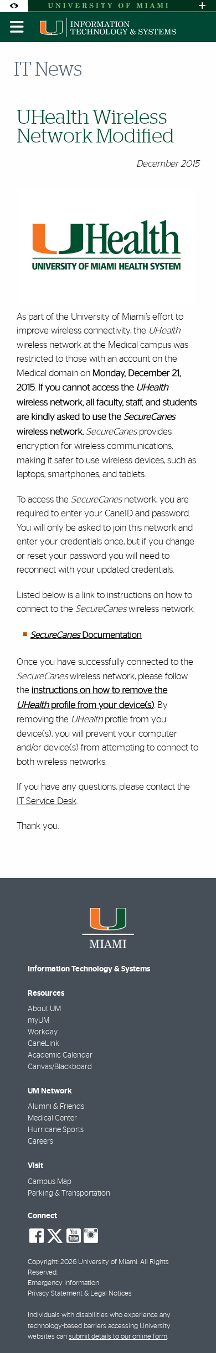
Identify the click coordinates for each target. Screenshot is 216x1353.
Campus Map (49, 1182)
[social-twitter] (55, 1235)
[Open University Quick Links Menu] (202, 6)
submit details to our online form (118, 1336)
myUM (38, 1020)
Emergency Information (63, 1283)
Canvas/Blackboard (60, 1067)
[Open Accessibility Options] (14, 6)
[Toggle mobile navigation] (17, 27)
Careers (40, 1141)
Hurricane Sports (56, 1130)
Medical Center (52, 1118)
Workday (43, 1032)
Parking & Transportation (69, 1193)
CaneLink (43, 1044)
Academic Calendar (60, 1055)
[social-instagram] (91, 1236)
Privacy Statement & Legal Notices (80, 1293)
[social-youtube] (73, 1236)
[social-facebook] (36, 1236)
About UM (44, 1009)
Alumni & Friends (56, 1107)
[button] (191, 1322)
